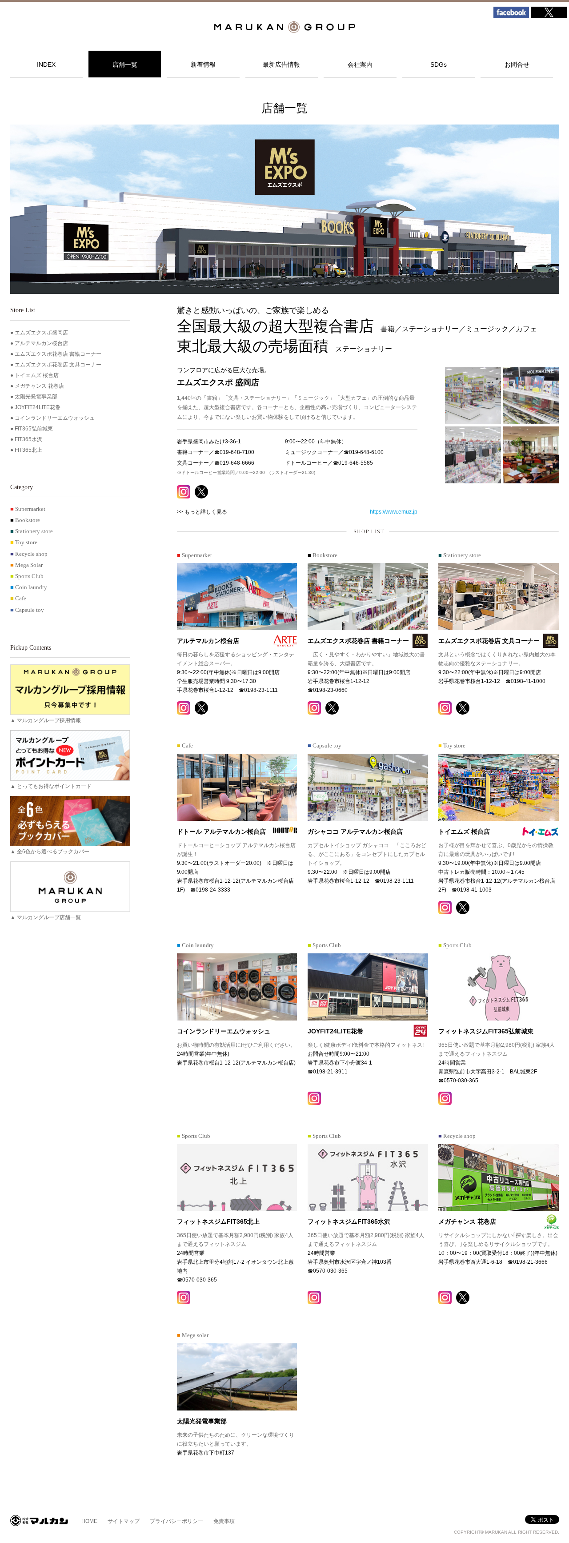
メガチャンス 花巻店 (39, 386)
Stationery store (31, 531)
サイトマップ (124, 1521)
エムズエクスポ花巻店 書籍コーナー (58, 354)
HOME (89, 1521)
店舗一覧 (124, 64)
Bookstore (25, 520)
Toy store (23, 542)
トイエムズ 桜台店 (37, 375)
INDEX (46, 64)
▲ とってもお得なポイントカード (51, 786)
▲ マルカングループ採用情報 (45, 720)
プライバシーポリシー (176, 1521)
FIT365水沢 (28, 439)
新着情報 (203, 64)
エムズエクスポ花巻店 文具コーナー (58, 365)
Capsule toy (27, 610)
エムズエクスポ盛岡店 (41, 332)
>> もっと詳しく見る (202, 512)
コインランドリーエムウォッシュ (55, 418)
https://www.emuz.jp (393, 512)
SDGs (438, 64)
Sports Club (27, 576)
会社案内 (360, 64)
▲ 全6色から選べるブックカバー (49, 851)
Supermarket (27, 509)
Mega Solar (26, 565)
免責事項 (224, 1521)
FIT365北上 (28, 450)
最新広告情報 (281, 64)
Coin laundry (28, 587)
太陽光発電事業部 (36, 397)
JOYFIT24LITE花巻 (37, 407)
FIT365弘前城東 (34, 429)
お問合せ (517, 64)
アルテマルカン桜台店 (41, 343)
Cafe (18, 598)
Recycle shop (29, 554)
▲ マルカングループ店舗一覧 (45, 917)
